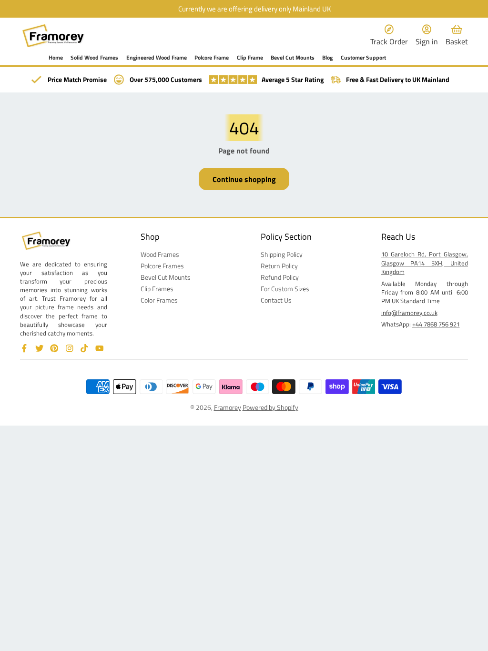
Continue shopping (244, 179)
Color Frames (159, 300)
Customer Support (363, 58)
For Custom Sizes (285, 289)
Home (56, 58)
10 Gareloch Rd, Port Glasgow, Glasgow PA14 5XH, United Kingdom (424, 262)
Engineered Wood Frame (156, 58)
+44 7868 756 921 (436, 324)
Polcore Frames (162, 266)
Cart (457, 35)
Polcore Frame (211, 58)
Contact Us (276, 300)
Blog (327, 58)
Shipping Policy (282, 254)
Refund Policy (280, 277)
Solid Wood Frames (94, 58)
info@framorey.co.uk (409, 312)
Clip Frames (157, 289)
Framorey (227, 407)
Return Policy (279, 266)
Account (427, 35)
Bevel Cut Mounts (293, 58)
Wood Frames (160, 254)
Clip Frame (250, 58)
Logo (53, 36)
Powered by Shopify (270, 407)
